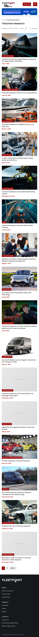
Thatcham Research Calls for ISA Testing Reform (19, 93)
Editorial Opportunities (9, 626)
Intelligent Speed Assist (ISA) (10, 89)
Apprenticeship (7, 424)
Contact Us (5, 620)
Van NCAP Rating (7, 356)
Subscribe (27, 4)
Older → (12, 568)
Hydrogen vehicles (7, 390)
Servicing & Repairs (8, 121)
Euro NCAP (5, 489)
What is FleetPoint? (8, 591)
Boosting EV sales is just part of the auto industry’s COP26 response (16, 559)
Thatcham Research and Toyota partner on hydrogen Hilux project (17, 395)
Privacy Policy (6, 594)
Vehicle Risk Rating (8, 188)
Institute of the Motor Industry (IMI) (12, 457)
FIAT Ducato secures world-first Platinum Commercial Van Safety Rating (16, 493)
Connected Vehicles (8, 56)
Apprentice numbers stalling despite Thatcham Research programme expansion (19, 260)
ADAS (4, 222)
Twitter (4, 608)
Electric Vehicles (7, 155)
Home (3, 20)
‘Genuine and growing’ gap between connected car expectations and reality (19, 60)
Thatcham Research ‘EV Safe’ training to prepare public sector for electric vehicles (19, 327)
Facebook (5, 605)
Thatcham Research (8, 256)
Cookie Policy (6, 597)
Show (21, 28)
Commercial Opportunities (10, 623)
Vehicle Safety (6, 289)
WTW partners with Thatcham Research (16, 526)
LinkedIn (4, 612)
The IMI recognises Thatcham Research (16, 461)
